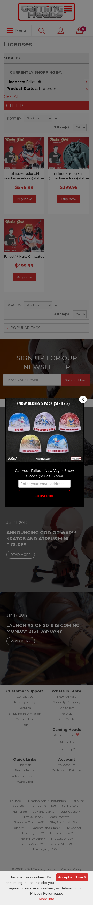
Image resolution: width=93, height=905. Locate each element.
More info (46, 899)
